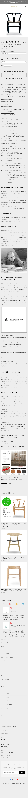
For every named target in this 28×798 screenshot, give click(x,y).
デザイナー (4, 722)
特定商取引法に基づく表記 (16, 783)
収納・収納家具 (9, 679)
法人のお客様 (4, 757)
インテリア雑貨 (8, 693)
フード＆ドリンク (5, 712)
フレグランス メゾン (6, 660)
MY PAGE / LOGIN (6, 747)
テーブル (3, 671)
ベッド (3, 675)
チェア (3, 668)
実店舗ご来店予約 (5, 755)
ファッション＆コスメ (6, 704)
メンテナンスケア (5, 708)
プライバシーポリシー (7, 783)
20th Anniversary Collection (8, 726)
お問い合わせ (4, 750)
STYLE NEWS (4, 733)
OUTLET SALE (5, 649)
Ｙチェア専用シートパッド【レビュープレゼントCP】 (13, 59)
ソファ (5, 664)
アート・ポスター (9, 697)
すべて (4, 604)
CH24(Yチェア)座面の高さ (7, 51)
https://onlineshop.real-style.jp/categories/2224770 (14, 337)
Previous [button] (1, 23)
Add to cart (14, 74)
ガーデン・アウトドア (6, 690)
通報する (11, 483)
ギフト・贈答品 (5, 653)
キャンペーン (4, 642)
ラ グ (3, 682)
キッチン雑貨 (8, 701)
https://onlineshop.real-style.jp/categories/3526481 (14, 352)
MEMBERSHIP (5, 746)
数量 (2, 65)
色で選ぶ (3, 730)
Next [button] (26, 23)
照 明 (3, 686)
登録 (22, 772)
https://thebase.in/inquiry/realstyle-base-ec (11, 479)
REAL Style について (6, 742)
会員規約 (23, 783)
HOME (3, 739)
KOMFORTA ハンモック (7, 657)
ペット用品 (4, 715)
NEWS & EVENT (5, 744)
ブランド (3, 719)
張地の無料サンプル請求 (7, 752)
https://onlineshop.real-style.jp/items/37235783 (13, 446)
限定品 (3, 646)
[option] (14, 23)
